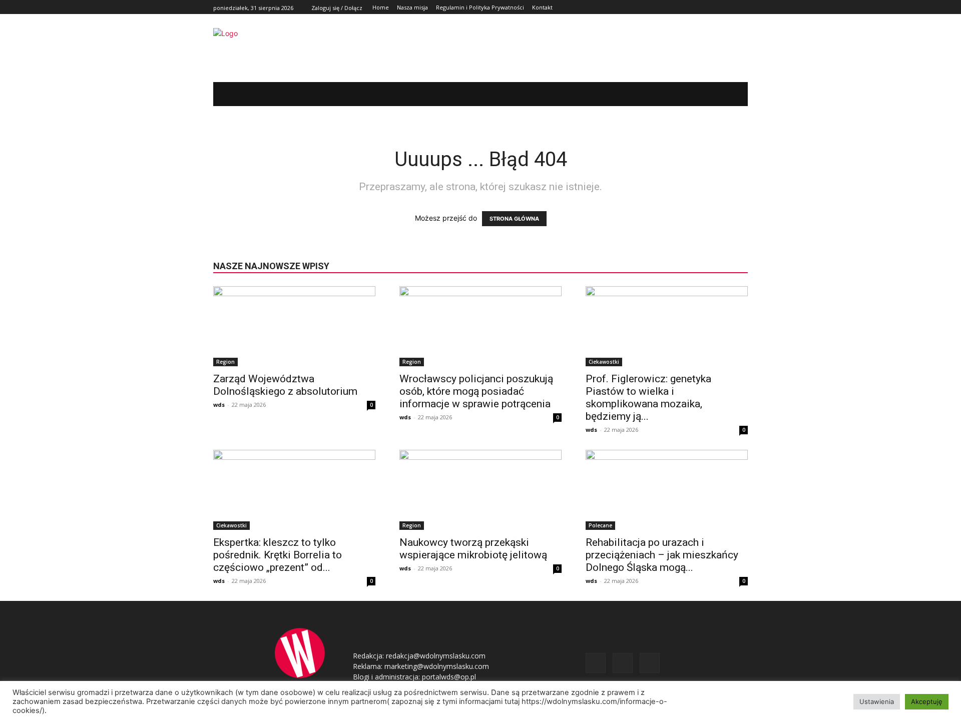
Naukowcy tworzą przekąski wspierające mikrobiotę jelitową (473, 548)
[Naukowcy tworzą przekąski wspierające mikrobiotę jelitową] (480, 490)
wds (219, 404)
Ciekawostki (604, 361)
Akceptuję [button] (926, 701)
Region (225, 361)
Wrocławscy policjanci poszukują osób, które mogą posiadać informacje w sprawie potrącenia (476, 391)
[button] (725, 94)
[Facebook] (719, 7)
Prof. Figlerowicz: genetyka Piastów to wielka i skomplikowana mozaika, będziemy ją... (648, 397)
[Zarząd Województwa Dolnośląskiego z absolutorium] (294, 326)
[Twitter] (730, 7)
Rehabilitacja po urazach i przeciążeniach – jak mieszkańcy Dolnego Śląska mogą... (662, 554)
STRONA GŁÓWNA (514, 218)
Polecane (600, 525)
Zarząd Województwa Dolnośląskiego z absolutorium (285, 385)
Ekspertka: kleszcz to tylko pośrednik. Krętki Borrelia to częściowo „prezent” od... (277, 554)
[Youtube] (742, 7)
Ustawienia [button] (876, 701)
